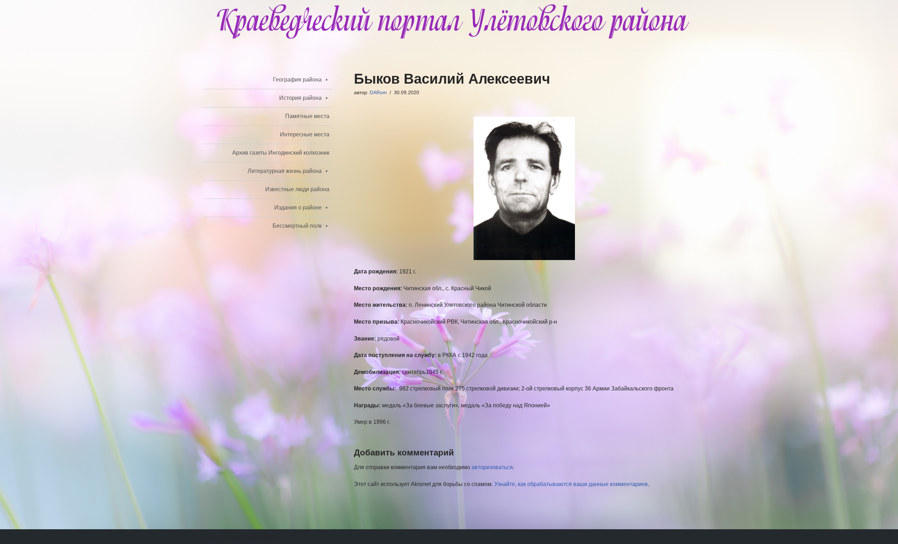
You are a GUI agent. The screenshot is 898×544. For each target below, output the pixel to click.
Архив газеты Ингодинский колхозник (280, 153)
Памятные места (307, 116)
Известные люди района (297, 189)
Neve (209, 536)
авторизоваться (492, 467)
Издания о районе (298, 208)
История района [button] (300, 98)
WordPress (267, 536)
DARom (378, 92)
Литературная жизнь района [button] (285, 171)
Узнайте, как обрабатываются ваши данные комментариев (571, 484)
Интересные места (304, 134)
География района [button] (297, 80)
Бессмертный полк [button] (297, 226)
